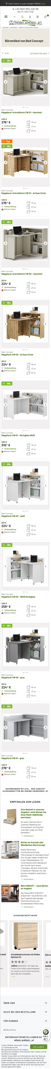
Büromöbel (13, 27)
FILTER (7, 53)
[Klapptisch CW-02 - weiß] (25, 485)
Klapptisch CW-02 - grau (13, 677)
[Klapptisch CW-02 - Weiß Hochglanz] (25, 566)
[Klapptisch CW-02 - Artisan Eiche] (25, 324)
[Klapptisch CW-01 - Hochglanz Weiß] (25, 404)
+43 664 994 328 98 (26, 9)
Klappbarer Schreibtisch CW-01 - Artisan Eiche (23, 193)
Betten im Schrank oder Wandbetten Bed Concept (33, 843)
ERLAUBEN (38, 1047)
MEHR (43, 4)
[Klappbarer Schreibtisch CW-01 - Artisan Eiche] (25, 162)
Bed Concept (7, 109)
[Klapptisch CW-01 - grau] (25, 727)
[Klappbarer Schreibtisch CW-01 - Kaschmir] (25, 82)
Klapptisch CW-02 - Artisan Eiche (17, 354)
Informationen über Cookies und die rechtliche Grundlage (23, 1052)
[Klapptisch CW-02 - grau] (25, 647)
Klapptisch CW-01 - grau (12, 758)
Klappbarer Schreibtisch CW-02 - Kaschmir (21, 274)
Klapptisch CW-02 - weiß (13, 516)
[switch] (46, 1039)
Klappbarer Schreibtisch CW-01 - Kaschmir (21, 112)
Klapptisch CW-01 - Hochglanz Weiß (18, 435)
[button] (5, 82)
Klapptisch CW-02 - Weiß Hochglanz (18, 596)
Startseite (5, 27)
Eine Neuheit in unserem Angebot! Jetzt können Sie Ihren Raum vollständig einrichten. (33, 813)
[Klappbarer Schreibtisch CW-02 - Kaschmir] (25, 243)
